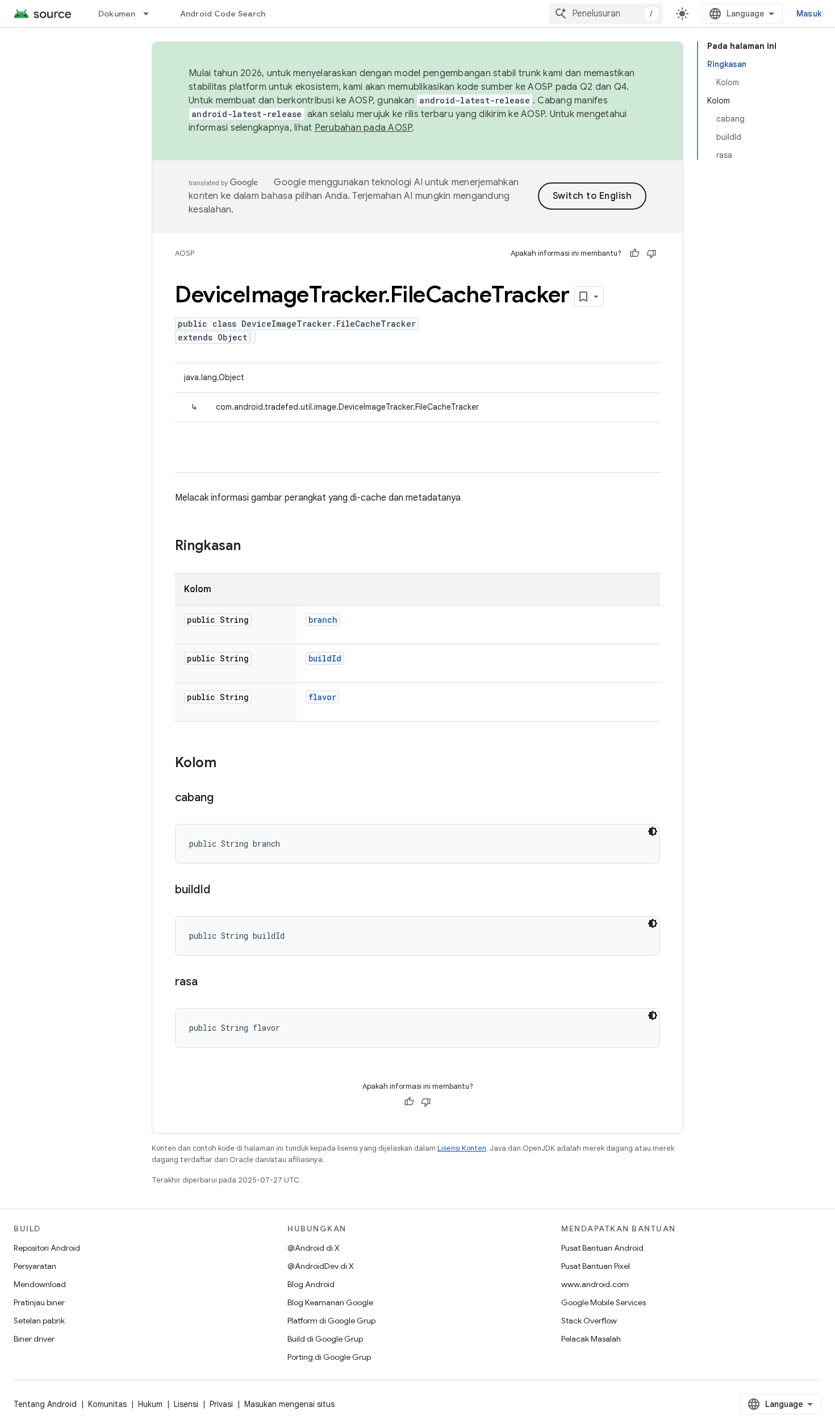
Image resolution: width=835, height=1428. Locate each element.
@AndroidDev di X (320, 1266)
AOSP (184, 253)
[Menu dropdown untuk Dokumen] (151, 13)
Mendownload (40, 1284)
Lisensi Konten (461, 1148)
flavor (322, 697)
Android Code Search (223, 14)
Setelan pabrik (39, 1320)
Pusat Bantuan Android (602, 1248)
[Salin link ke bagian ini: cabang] (225, 798)
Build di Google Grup (325, 1339)
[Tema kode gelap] (652, 831)
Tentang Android (45, 1404)
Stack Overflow (589, 1320)
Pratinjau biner (39, 1302)
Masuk (808, 14)
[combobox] (606, 13)
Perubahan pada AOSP (363, 128)
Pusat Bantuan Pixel (595, 1266)
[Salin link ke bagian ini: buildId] (221, 890)
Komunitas (107, 1404)
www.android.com (595, 1284)
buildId (324, 658)
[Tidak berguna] (651, 253)
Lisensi (186, 1404)
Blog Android (311, 1284)
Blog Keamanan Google (330, 1302)
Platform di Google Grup (331, 1320)
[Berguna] (634, 253)
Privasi (221, 1404)
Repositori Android (47, 1248)
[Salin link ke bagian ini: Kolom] (227, 764)
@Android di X (313, 1248)
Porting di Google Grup (329, 1357)
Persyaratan (35, 1266)
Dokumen (117, 14)
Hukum (150, 1404)
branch (322, 619)
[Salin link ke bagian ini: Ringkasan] (252, 546)
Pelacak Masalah (591, 1339)
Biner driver (34, 1339)
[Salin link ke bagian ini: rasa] (209, 982)
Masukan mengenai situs (289, 1404)
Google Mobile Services (603, 1302)
